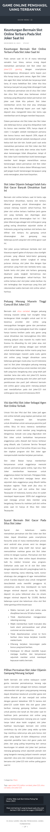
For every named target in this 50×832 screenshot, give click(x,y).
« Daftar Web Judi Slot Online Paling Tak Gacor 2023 (22, 800)
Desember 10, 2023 (12, 43)
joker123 (36, 785)
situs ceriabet (23, 311)
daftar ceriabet (26, 785)
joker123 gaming (13, 69)
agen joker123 (13, 785)
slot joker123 (16, 788)
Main (15, 780)
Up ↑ (26, 827)
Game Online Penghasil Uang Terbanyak (25, 7)
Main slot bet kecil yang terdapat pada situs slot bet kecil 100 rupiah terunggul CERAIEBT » (25, 809)
